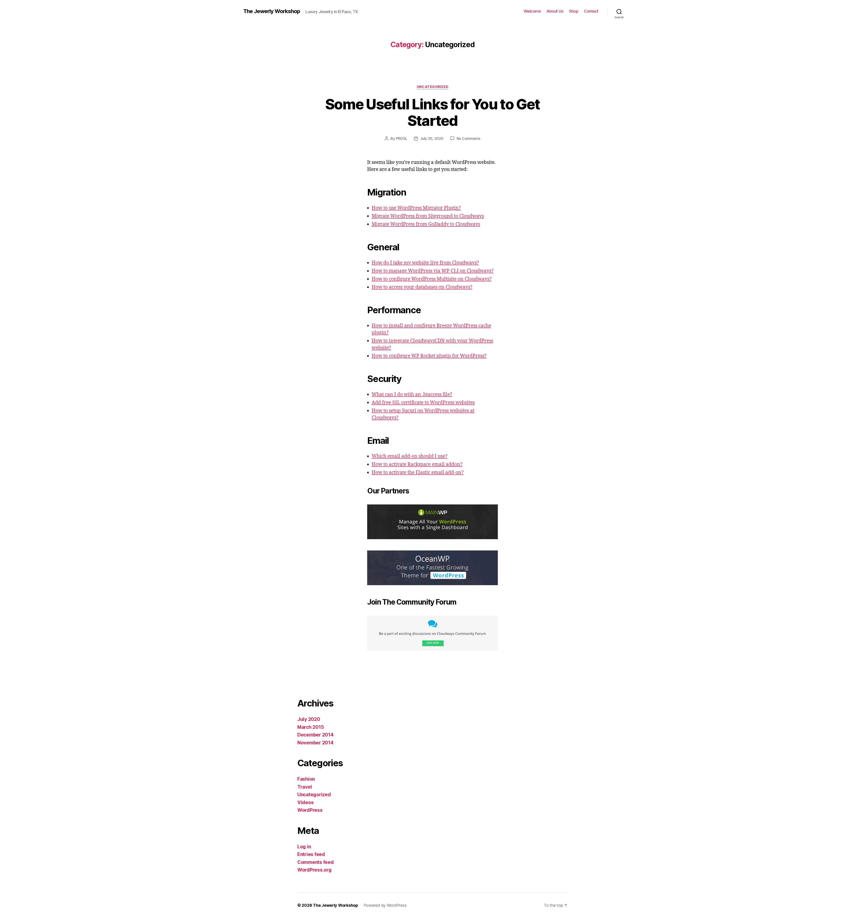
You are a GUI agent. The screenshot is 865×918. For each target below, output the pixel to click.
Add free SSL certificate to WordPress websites (423, 403)
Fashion (306, 779)
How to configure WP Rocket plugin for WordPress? (429, 356)
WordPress (310, 810)
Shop (573, 11)
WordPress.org (314, 870)
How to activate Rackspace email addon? (417, 464)
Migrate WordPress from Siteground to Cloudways (428, 216)
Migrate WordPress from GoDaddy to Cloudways (426, 224)
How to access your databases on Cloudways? (422, 287)
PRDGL (401, 138)
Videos (305, 802)
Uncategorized (432, 87)
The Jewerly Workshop (271, 11)
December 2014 (315, 735)
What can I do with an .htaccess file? (412, 394)
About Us (554, 11)
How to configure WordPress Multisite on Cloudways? (432, 279)
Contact (591, 11)
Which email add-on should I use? (409, 456)
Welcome (532, 11)
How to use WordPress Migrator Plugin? (416, 208)
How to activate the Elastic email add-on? (418, 472)
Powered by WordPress (385, 905)
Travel (304, 787)
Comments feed (315, 862)
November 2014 (315, 742)
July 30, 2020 (432, 138)
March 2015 (310, 727)
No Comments (468, 138)
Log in (304, 846)
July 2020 (308, 719)
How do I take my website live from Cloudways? (425, 263)
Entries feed (311, 854)
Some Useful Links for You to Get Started (432, 112)
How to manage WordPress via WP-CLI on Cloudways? (433, 271)
